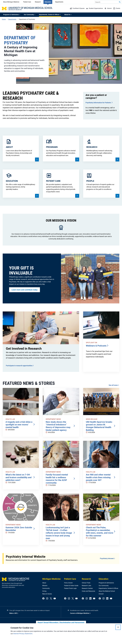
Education (48, 2)
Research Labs (86, 585)
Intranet (101, 594)
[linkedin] (90, 598)
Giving (44, 591)
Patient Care (27, 2)
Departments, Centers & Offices (108, 588)
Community (46, 588)
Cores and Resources (88, 591)
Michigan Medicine (51, 579)
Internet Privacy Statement (22, 634)
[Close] (118, 627)
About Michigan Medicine (11, 2)
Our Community (104, 585)
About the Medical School (107, 591)
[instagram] (47, 598)
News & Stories (47, 594)
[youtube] (55, 598)
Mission (44, 585)
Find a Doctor (68, 583)
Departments (59, 2)
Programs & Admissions (106, 583)
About (44, 583)
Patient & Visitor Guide (71, 585)
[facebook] (43, 598)
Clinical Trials (86, 583)
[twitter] (51, 598)
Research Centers (87, 588)
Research (38, 2)
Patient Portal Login (70, 588)
